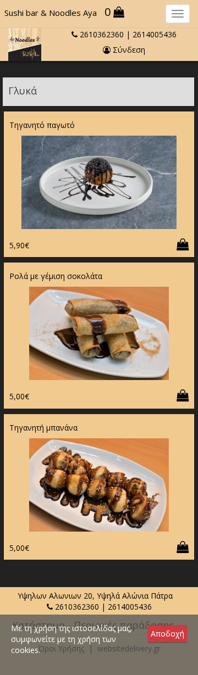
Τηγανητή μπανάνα (43, 427)
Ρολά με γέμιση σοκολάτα (55, 276)
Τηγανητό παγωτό (42, 125)
